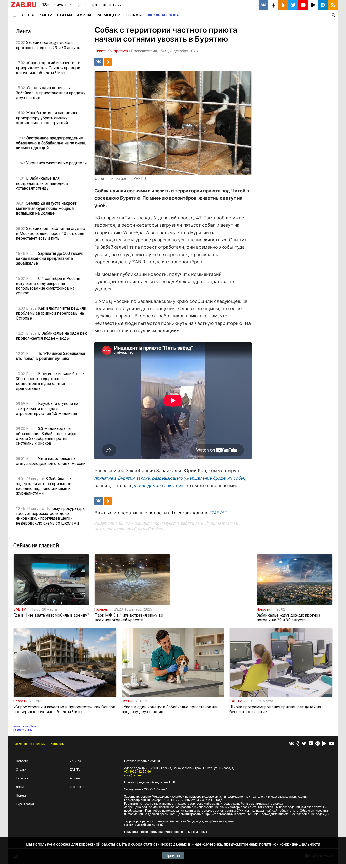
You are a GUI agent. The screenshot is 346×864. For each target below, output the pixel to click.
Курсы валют (25, 804)
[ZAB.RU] (23, 6)
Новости (22, 761)
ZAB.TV (45, 15)
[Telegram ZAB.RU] (323, 5)
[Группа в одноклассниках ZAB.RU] (283, 5)
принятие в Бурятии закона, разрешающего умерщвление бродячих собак (169, 478)
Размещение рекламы (29, 744)
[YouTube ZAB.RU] (303, 5)
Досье (20, 787)
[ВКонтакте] (291, 744)
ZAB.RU (75, 761)
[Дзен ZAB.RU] (273, 5)
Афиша (84, 15)
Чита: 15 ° (62, 5)
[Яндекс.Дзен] (310, 744)
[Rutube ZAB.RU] (313, 5)
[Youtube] (331, 744)
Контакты (57, 744)
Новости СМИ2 (22, 729)
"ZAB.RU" (218, 512)
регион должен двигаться (158, 485)
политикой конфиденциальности (289, 844)
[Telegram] (317, 744)
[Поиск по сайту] (259, 15)
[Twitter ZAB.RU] (293, 5)
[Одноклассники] (297, 744)
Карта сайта (79, 787)
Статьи (64, 15)
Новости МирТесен (25, 726)
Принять (173, 855)
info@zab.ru (132, 775)
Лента (28, 15)
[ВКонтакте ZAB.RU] (263, 5)
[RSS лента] (333, 5)
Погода (21, 795)
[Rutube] (324, 744)
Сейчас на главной (36, 545)
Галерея (22, 778)
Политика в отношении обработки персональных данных (165, 832)
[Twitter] (303, 744)
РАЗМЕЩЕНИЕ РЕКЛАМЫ (119, 15)
